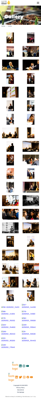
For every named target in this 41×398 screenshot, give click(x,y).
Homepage (20, 392)
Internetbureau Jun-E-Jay (29, 396)
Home (3, 26)
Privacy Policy (20, 388)
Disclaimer (20, 390)
